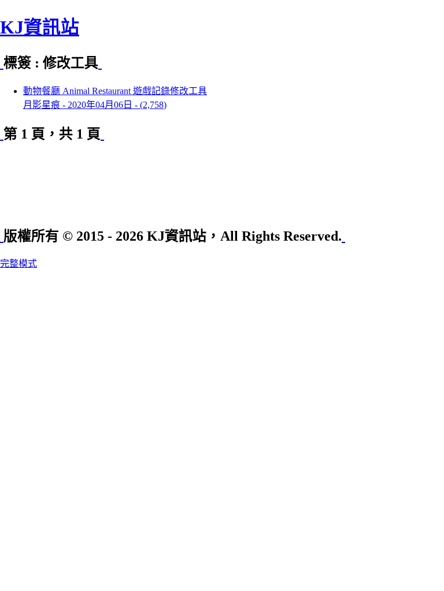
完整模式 (18, 263)
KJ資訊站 (39, 27)
